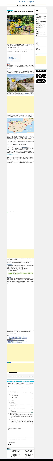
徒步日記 (26, 5)
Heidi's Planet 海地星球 (26, 2)
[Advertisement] (20, 39)
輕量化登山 (45, 81)
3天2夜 (41, 70)
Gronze (26, 93)
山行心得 (20, 5)
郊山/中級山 (37, 49)
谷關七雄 (40, 81)
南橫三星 (44, 75)
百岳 (36, 48)
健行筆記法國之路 (27, 94)
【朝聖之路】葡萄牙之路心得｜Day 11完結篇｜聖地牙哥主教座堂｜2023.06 (16, 343)
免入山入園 (40, 75)
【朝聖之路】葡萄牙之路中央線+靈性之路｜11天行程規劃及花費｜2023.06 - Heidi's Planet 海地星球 (22, 383)
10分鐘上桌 (44, 70)
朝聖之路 (44, 76)
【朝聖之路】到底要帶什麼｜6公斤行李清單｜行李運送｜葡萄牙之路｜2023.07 (18, 337)
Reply (32, 393)
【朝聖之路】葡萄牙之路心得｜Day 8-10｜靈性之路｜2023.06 (14, 342)
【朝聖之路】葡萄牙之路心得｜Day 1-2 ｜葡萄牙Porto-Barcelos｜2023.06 (15, 340)
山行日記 (23, 5)
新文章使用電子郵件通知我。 (11, 442)
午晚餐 (42, 75)
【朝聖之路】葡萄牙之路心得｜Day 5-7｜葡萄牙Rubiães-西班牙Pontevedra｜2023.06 (17, 341)
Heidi (8, 14)
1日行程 (37, 70)
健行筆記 (10, 68)
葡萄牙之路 (37, 81)
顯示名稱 (9, 437)
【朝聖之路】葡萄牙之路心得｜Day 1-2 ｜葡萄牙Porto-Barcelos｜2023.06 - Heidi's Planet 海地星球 (21, 384)
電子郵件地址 (18, 437)
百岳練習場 (42, 80)
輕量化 (37, 43)
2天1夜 (39, 70)
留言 (8, 429)
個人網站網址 (26, 437)
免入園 (37, 75)
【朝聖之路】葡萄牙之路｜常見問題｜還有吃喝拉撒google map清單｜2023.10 (18, 338)
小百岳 (40, 76)
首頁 (17, 5)
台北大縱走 (38, 76)
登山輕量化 (37, 80)
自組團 (44, 80)
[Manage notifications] (1, 459)
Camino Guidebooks (24, 147)
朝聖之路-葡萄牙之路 (11, 10)
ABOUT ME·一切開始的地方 (32, 5)
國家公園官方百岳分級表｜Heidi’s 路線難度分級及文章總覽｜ (21, 421)
